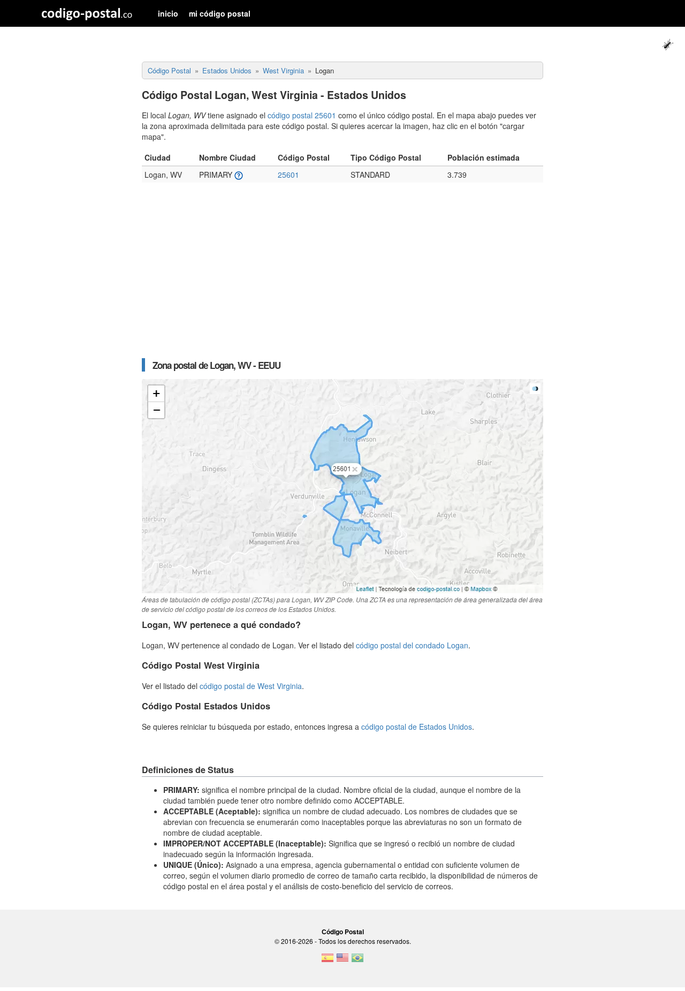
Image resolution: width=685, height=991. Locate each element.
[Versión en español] (327, 961)
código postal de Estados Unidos (416, 726)
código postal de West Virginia (251, 685)
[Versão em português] (357, 961)
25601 (288, 174)
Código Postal (343, 931)
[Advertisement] (342, 276)
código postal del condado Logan (412, 645)
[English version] (342, 961)
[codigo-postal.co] (86, 13)
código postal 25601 (302, 115)
